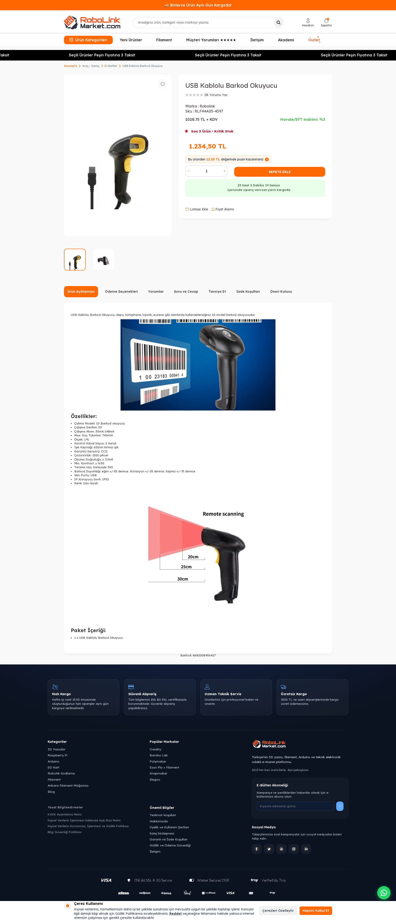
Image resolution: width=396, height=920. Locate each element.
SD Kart (53, 767)
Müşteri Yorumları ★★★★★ (211, 40)
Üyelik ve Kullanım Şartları (169, 827)
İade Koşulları (248, 291)
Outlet (314, 39)
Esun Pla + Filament (164, 767)
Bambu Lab (159, 755)
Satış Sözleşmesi (162, 833)
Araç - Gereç (90, 66)
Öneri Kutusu (281, 291)
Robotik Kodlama (61, 773)
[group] (118, 155)
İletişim (257, 40)
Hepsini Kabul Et (315, 911)
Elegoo (155, 779)
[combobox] (208, 22)
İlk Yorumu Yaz (216, 95)
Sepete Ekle (280, 172)
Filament (164, 40)
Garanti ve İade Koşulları (168, 839)
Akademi (286, 40)
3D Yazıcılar (56, 749)
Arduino (53, 761)
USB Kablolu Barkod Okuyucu (142, 66)
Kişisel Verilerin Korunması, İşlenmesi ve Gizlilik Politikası (88, 826)
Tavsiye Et (217, 291)
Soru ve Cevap (186, 291)
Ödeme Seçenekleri (121, 291)
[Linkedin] (306, 849)
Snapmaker (158, 773)
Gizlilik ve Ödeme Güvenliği (170, 845)
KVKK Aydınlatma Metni (65, 814)
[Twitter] (269, 849)
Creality (155, 749)
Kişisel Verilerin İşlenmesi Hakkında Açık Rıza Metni (84, 820)
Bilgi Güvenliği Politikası (65, 832)
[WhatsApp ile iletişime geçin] (383, 892)
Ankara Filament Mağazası (68, 785)
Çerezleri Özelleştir (278, 911)
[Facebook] (256, 849)
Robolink (207, 106)
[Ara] (278, 22)
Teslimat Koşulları (163, 815)
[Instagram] (294, 849)
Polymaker (158, 761)
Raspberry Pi (57, 755)
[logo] (92, 22)
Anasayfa (70, 66)
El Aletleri (111, 66)
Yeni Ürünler (131, 40)
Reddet (175, 914)
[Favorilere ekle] (162, 83)
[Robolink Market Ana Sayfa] (300, 744)
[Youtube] (281, 849)
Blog (51, 791)
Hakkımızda (159, 821)
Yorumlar (156, 291)
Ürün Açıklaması (81, 291)
